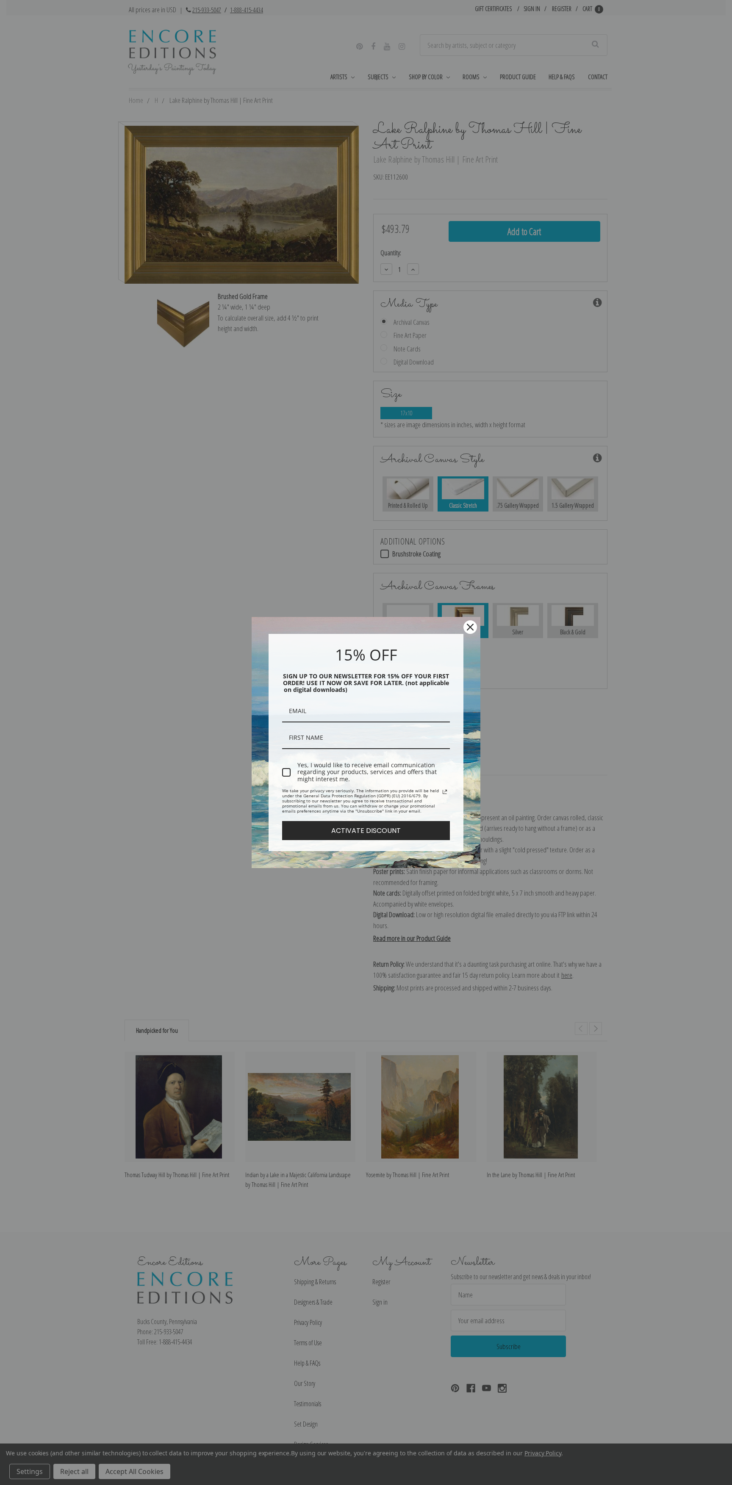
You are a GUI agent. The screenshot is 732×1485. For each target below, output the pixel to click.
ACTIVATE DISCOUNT (366, 830)
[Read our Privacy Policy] (445, 792)
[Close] (470, 627)
